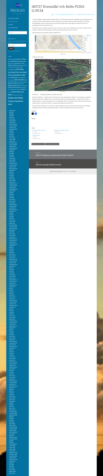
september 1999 (13, 452)
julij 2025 (11, 131)
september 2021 (13, 209)
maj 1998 (11, 466)
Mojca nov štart (21, 85)
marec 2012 (12, 396)
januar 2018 (12, 278)
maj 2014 (11, 353)
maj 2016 (11, 312)
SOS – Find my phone (12, 27)
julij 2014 (11, 350)
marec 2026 (12, 119)
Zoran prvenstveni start (52, 144)
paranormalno (15, 87)
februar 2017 (12, 297)
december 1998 (13, 454)
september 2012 (13, 386)
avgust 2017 (12, 286)
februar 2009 (12, 425)
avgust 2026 (12, 110)
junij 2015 (11, 331)
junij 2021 (11, 214)
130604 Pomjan (36, 135)
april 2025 (11, 136)
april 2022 (11, 197)
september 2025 (13, 129)
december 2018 (13, 259)
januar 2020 (12, 237)
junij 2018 (11, 269)
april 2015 (11, 334)
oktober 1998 (12, 457)
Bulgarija (9, 63)
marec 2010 (12, 408)
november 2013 (13, 363)
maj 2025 (11, 134)
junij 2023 (11, 173)
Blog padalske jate (12, 21)
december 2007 (13, 437)
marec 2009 (12, 423)
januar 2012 (12, 399)
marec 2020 (12, 233)
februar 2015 (12, 338)
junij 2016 (11, 310)
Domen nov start (15, 67)
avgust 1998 (12, 461)
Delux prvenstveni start (21, 65)
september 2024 (13, 148)
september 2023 (13, 168)
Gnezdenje (14, 77)
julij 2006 (11, 440)
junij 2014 (11, 351)
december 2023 (13, 163)
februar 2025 (12, 139)
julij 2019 (11, 247)
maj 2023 (11, 175)
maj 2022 (11, 196)
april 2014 (11, 355)
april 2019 (11, 252)
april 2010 (11, 406)
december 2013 (13, 362)
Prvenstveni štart (23, 87)
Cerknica (13, 63)
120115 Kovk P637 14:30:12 (38, 130)
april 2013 (11, 374)
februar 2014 (12, 358)
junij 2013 (11, 370)
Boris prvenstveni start (20, 61)
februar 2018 (12, 276)
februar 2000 (12, 449)
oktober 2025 (12, 127)
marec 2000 (12, 447)
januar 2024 (12, 161)
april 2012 (11, 394)
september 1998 (13, 459)
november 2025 (13, 126)
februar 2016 (12, 317)
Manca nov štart (12, 83)
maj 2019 (11, 250)
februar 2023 (12, 180)
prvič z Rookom (11, 89)
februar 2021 (12, 221)
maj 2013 (11, 372)
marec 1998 (12, 469)
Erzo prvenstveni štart (17, 75)
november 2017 (13, 281)
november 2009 (13, 413)
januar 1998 (12, 473)
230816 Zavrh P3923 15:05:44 (61, 130)
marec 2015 (12, 336)
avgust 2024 (12, 149)
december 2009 (13, 411)
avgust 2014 (12, 348)
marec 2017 (12, 295)
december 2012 (13, 380)
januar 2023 (12, 182)
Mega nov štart (12, 85)
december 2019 (13, 238)
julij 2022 (11, 192)
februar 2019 (12, 256)
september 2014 (13, 346)
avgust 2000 (12, 445)
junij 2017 (11, 290)
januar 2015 (12, 339)
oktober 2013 (12, 365)
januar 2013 (12, 379)
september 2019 (13, 244)
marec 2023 (12, 179)
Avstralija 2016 (19, 59)
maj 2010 (11, 404)
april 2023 (11, 177)
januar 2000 (12, 451)
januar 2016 (12, 319)
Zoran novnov (14, 95)
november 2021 (13, 206)
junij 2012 (11, 391)
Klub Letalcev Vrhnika (13, 18)
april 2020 (11, 232)
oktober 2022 (12, 187)
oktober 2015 (12, 324)
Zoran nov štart (15, 98)
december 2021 (13, 204)
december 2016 (13, 300)
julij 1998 (11, 463)
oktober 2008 (12, 430)
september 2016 (13, 305)
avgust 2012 (12, 387)
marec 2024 (12, 158)
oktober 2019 (12, 242)
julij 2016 (11, 309)
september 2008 (13, 432)
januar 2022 (12, 203)
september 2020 (13, 228)
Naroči (11, 48)
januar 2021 (12, 223)
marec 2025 (12, 137)
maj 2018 (11, 271)
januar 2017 (12, 298)
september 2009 (13, 415)
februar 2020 (12, 235)
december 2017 (13, 279)
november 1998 (13, 456)
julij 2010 (11, 403)
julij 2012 (11, 389)
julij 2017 (11, 288)
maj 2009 (11, 420)
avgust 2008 (12, 433)
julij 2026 (11, 112)
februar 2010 (12, 409)
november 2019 (13, 240)
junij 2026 (11, 114)
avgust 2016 (12, 307)
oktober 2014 (12, 345)
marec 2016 (12, 315)
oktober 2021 (12, 208)
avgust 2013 (12, 368)
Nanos (26, 85)
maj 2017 (11, 291)
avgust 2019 (12, 245)
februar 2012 (12, 398)
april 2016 (11, 314)
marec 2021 (12, 220)
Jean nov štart (19, 80)
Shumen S (18, 89)
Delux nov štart (12, 65)
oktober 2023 (12, 167)
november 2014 (13, 343)
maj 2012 (11, 392)
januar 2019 (12, 257)
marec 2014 (12, 356)
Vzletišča (10, 24)
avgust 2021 (12, 211)
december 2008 (13, 427)
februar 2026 (12, 120)
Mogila (17, 85)
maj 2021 (11, 216)
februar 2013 (12, 377)
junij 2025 (11, 132)
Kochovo (18, 82)
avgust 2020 (12, 230)
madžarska (25, 82)
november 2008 (13, 428)
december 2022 (13, 184)
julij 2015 (11, 329)
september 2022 (13, 189)
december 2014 (13, 341)
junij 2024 (11, 153)
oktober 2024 (12, 146)
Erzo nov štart (21, 72)
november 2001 (13, 444)
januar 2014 (12, 360)
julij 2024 (11, 151)
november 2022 (13, 185)
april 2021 (11, 218)
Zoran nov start (20, 95)
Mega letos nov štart (20, 83)
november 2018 (13, 261)
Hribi (9, 80)
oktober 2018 (12, 262)
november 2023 (13, 165)
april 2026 (11, 117)
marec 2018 (12, 274)
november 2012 (13, 382)
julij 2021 (11, 213)
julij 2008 (11, 435)
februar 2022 (12, 201)
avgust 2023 (12, 170)
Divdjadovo (10, 67)
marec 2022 (12, 199)
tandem (23, 89)
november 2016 (13, 302)
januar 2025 (12, 141)
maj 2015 (11, 333)
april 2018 (11, 273)
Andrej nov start (11, 59)
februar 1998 (12, 471)
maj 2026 (11, 115)
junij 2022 (11, 194)
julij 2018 (11, 267)
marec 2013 (12, 375)
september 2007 (13, 439)
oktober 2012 (12, 384)
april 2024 (11, 156)
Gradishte (19, 77)
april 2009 (11, 422)
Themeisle (73, 171)
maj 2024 (11, 155)
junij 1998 (11, 464)
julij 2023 (11, 172)
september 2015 (13, 326)
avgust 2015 (12, 327)
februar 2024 (12, 160)
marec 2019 (12, 254)
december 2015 (13, 321)
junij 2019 (11, 249)
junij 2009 (11, 418)
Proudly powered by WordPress (56, 171)
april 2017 (11, 293)
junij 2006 (11, 442)
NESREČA (10, 87)
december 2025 (13, 124)
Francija (9, 77)
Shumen (15, 89)
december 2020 (13, 225)
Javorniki (11, 80)
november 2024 (13, 144)
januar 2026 (12, 122)
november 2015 (13, 322)
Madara (21, 82)
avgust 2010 (12, 401)
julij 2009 (11, 416)
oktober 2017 (12, 283)
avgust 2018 (12, 266)
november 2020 (13, 226)
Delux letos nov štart (19, 63)
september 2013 (13, 367)
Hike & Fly (23, 77)
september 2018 (13, 264)
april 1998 (11, 468)
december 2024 (13, 143)
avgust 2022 (12, 190)
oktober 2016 (12, 303)
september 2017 (13, 285)
